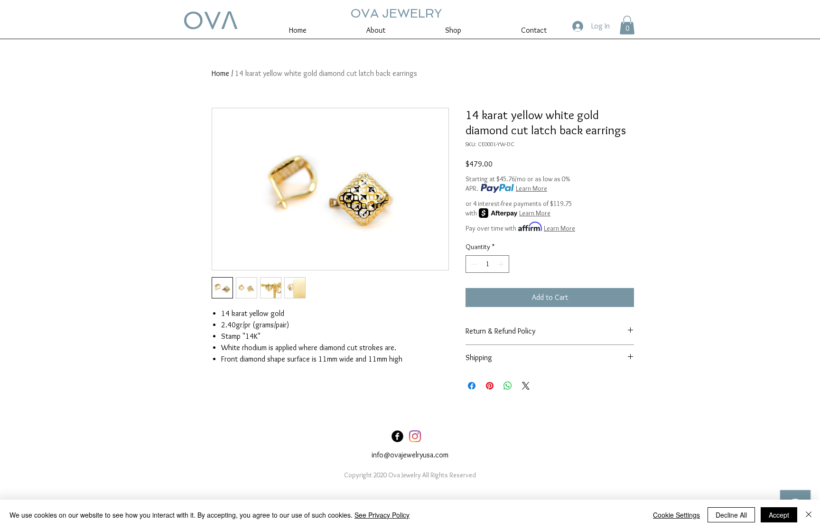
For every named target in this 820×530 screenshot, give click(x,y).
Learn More (531, 188)
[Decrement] (473, 264)
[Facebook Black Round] (397, 436)
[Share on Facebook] (471, 385)
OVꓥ (210, 20)
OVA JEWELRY (396, 13)
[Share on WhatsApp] (507, 385)
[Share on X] (525, 385)
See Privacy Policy (382, 515)
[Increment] (502, 264)
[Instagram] (415, 436)
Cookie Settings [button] (676, 515)
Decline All (731, 515)
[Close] (808, 514)
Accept (779, 515)
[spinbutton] (487, 264)
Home (220, 73)
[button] (627, 25)
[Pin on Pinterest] (489, 385)
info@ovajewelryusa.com (410, 454)
